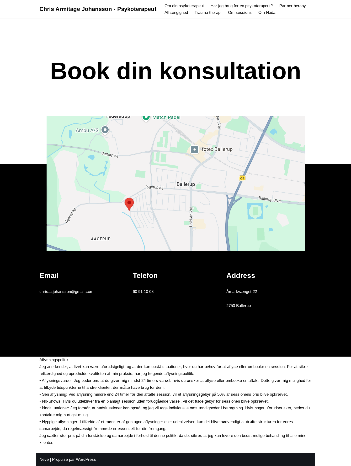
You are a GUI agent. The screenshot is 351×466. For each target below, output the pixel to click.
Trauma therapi (208, 12)
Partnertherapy (292, 6)
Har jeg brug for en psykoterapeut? (242, 6)
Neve (44, 459)
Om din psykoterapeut (184, 6)
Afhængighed (176, 12)
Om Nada (266, 12)
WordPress (86, 459)
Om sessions (240, 12)
